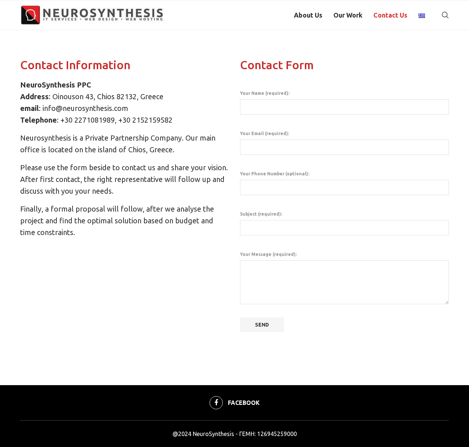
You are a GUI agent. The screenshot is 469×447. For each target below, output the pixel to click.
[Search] (445, 15)
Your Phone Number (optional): (274, 173)
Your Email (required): (264, 133)
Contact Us (390, 15)
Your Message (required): (268, 254)
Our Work (347, 15)
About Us (308, 15)
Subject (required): (261, 214)
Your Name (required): (264, 93)
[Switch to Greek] (421, 15)
